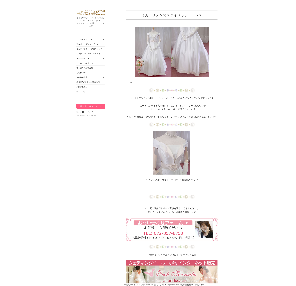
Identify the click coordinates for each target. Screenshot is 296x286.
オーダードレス (82, 58)
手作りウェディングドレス (87, 44)
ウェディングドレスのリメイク (89, 49)
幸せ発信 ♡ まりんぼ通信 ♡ (88, 82)
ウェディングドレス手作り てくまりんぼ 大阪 (90, 12)
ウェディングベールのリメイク (89, 53)
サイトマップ (82, 91)
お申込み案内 (82, 77)
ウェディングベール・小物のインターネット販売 (172, 254)
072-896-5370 (85, 112)
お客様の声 (81, 72)
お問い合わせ (82, 87)
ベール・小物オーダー (85, 63)
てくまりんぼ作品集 (84, 68)
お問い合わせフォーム (91, 106)
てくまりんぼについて (85, 39)
